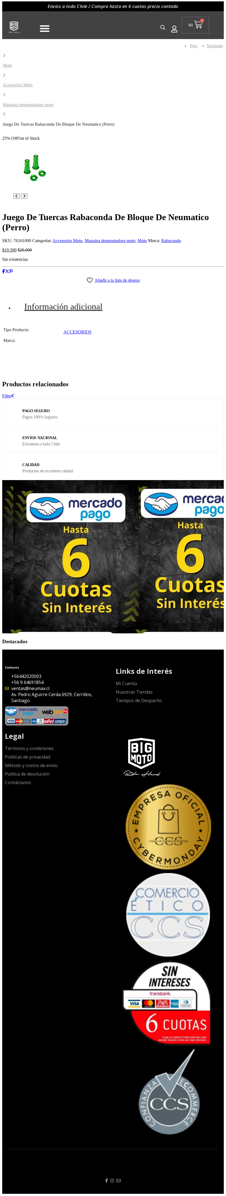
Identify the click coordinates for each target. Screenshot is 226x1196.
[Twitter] (7, 271)
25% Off (9, 138)
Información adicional (63, 306)
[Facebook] (3, 271)
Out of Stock (28, 138)
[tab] (118, 306)
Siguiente (215, 45)
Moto (7, 65)
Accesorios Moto (18, 85)
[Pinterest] (11, 271)
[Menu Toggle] (44, 28)
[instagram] (112, 1180)
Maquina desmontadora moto (28, 104)
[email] (118, 1180)
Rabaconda (171, 240)
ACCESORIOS (77, 332)
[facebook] (106, 1180)
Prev (194, 45)
